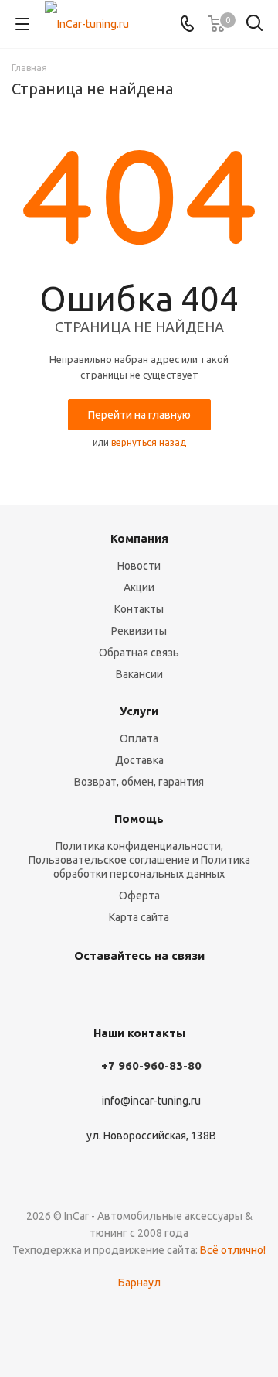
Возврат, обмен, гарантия (139, 782)
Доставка (139, 760)
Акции (139, 587)
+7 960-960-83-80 (151, 1065)
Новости (139, 566)
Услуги (139, 711)
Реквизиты (139, 631)
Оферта (139, 895)
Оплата (139, 738)
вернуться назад (148, 442)
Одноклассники (193, 991)
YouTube (154, 991)
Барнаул (139, 1282)
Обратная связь (139, 652)
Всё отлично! (233, 1250)
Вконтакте (77, 991)
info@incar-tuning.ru (151, 1101)
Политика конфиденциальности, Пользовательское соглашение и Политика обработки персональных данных (139, 860)
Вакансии (139, 674)
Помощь (139, 818)
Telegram (115, 991)
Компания (139, 538)
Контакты (139, 609)
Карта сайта (139, 917)
